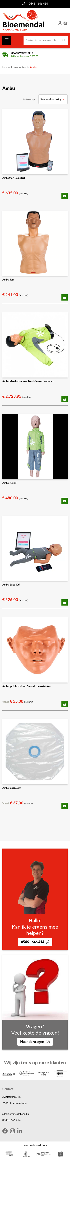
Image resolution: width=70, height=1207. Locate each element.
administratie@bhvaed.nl (15, 1114)
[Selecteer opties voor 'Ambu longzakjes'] (64, 806)
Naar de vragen (32, 1042)
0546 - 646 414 (38, 3)
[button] (64, 196)
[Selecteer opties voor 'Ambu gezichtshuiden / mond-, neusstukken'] (64, 704)
